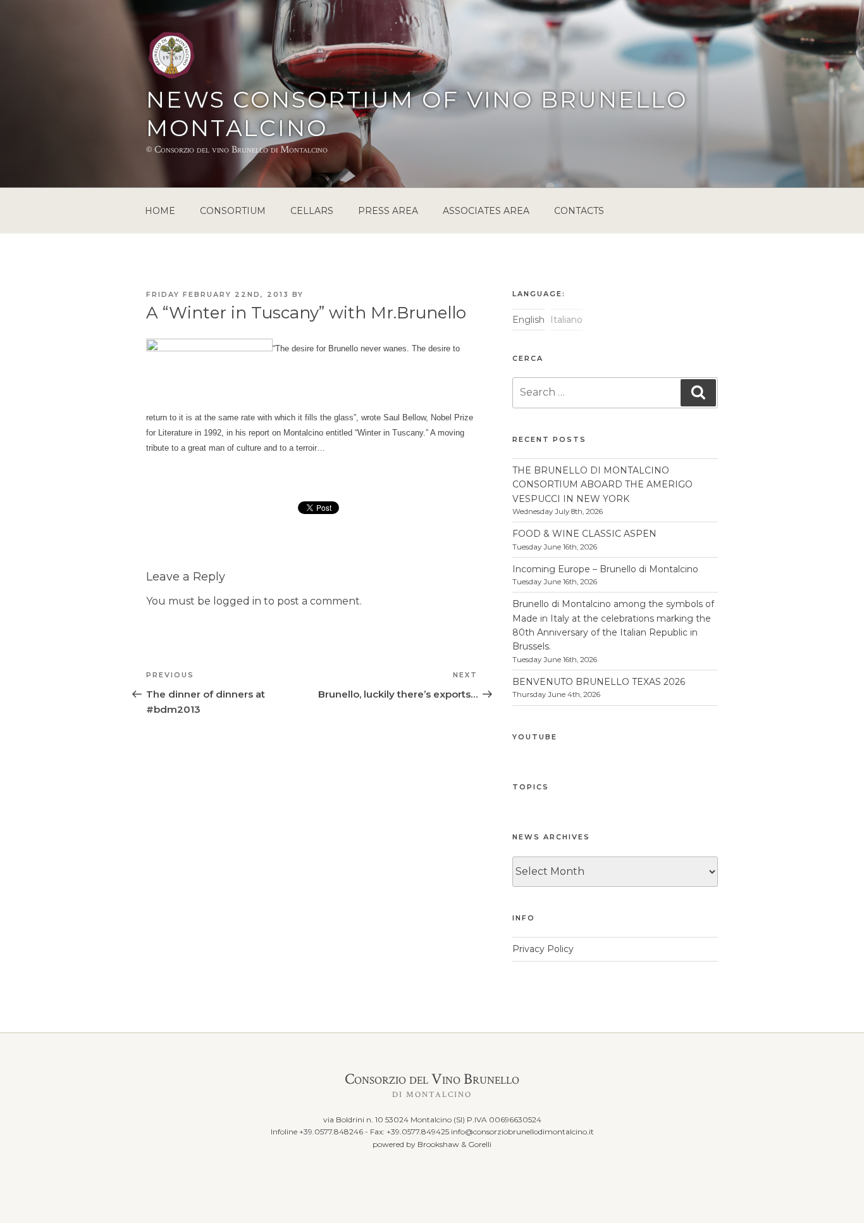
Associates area (486, 210)
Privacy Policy (543, 949)
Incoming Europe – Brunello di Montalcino (605, 569)
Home (160, 210)
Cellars (311, 210)
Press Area (388, 210)
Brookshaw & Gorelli (454, 1144)
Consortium (233, 210)
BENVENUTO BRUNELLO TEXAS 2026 (598, 681)
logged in (237, 601)
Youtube (534, 736)
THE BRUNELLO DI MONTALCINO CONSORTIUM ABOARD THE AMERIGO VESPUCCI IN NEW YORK (602, 485)
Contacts (579, 210)
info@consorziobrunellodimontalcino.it (522, 1131)
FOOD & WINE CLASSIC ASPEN (584, 533)
